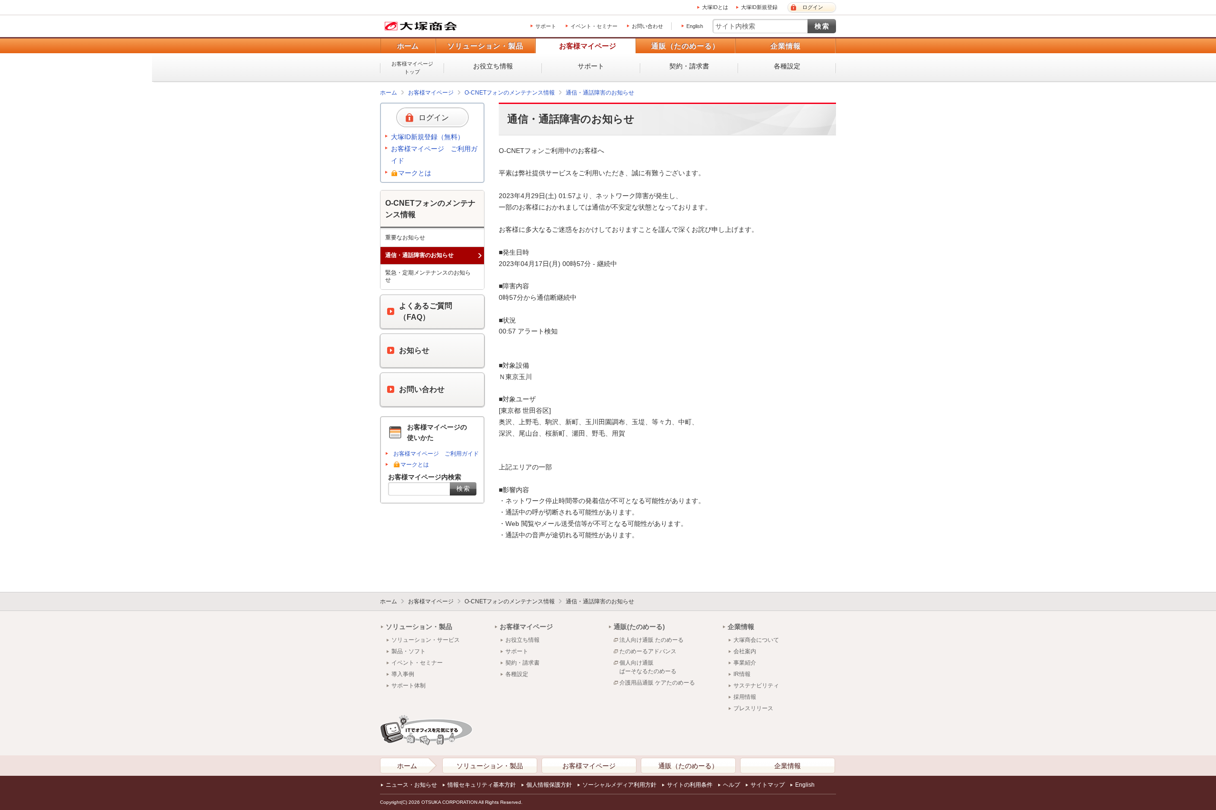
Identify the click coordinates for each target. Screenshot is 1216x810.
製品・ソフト (408, 651)
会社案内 (744, 651)
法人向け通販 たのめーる (651, 640)
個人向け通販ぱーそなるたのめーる (647, 667)
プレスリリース (753, 708)
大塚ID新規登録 (759, 7)
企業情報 (785, 46)
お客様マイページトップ (412, 68)
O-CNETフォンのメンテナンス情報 (510, 92)
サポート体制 (408, 685)
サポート (545, 26)
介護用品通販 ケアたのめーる (657, 682)
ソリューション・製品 (485, 46)
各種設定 (787, 66)
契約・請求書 (689, 66)
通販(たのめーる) (639, 626)
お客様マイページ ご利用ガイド (434, 154)
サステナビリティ (756, 685)
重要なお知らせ (405, 237)
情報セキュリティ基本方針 (481, 784)
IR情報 (741, 674)
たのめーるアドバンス (647, 651)
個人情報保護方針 (549, 784)
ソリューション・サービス (425, 640)
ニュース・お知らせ (411, 784)
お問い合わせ (647, 26)
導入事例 (402, 674)
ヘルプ (731, 784)
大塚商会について (756, 640)
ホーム (407, 46)
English (694, 26)
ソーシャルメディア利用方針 (619, 784)
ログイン (812, 7)
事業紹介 (744, 662)
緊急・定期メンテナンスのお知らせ (428, 276)
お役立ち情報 (493, 66)
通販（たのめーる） (685, 46)
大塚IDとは (715, 7)
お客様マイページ (587, 46)
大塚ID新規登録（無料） (427, 137)
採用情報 (744, 697)
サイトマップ (767, 784)
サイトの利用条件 (689, 784)
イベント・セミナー (594, 26)
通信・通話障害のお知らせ (600, 92)
